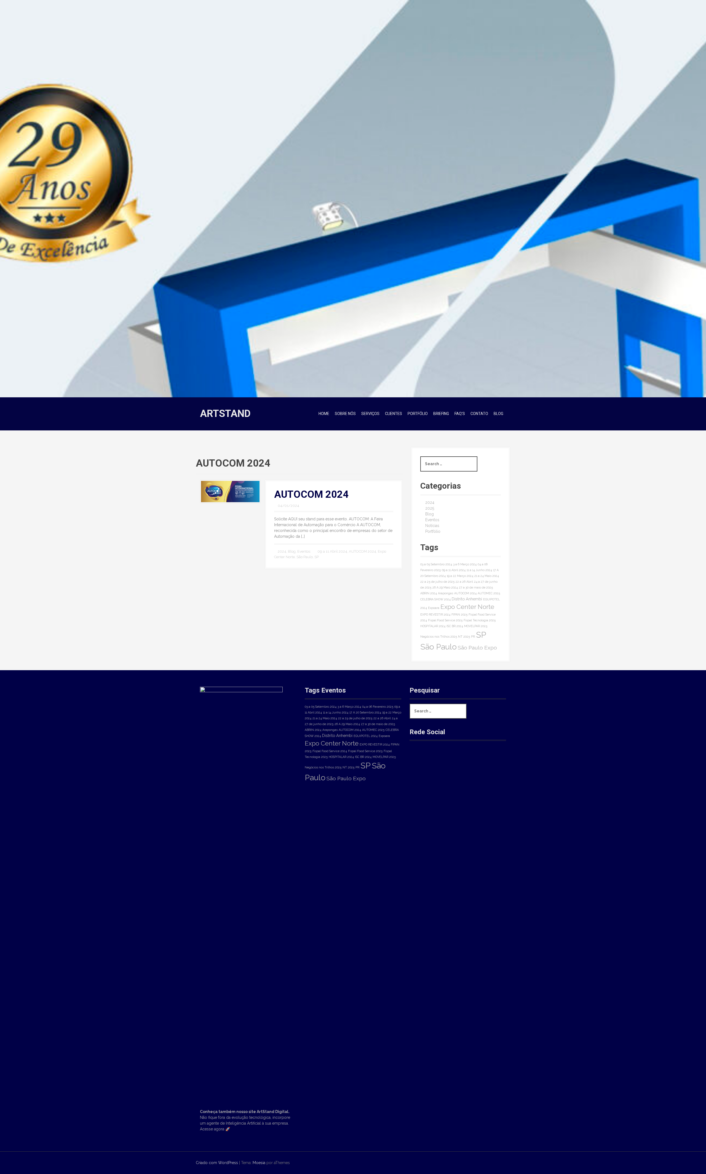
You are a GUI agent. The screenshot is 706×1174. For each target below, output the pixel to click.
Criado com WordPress (217, 1162)
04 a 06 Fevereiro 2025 (377, 706)
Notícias (432, 525)
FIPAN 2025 (459, 614)
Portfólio (418, 413)
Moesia (259, 1162)
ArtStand (225, 413)
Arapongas (445, 593)
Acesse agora (212, 1129)
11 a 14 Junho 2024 (479, 570)
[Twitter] (455, 759)
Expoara (433, 607)
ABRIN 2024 (428, 593)
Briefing (441, 413)
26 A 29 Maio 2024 (445, 587)
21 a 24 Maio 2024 (486, 575)
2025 (429, 508)
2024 (282, 551)
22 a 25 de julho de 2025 (437, 581)
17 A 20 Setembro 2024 (365, 712)
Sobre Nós (345, 413)
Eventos (303, 551)
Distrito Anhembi (467, 599)
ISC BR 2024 (454, 626)
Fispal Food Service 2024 (329, 751)
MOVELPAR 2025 (475, 626)
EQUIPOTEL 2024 (366, 736)
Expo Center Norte (467, 606)
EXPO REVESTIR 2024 (435, 614)
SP (316, 557)
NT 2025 (464, 636)
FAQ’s (459, 413)
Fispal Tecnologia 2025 (480, 620)
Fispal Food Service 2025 (445, 620)
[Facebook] (418, 759)
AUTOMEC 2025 (489, 593)
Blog (498, 413)
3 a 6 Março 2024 (465, 564)
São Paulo (304, 557)
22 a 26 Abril (464, 581)
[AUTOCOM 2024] (230, 491)
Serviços (370, 413)
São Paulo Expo (477, 648)
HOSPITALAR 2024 (432, 626)
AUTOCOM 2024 (311, 494)
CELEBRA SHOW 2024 (435, 599)
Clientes (393, 413)
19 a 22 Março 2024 (460, 575)
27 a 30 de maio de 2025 (476, 587)
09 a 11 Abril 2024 (332, 551)
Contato (479, 413)
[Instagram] (436, 759)
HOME (324, 413)
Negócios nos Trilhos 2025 (438, 636)
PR (473, 636)
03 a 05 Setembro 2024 (436, 564)
